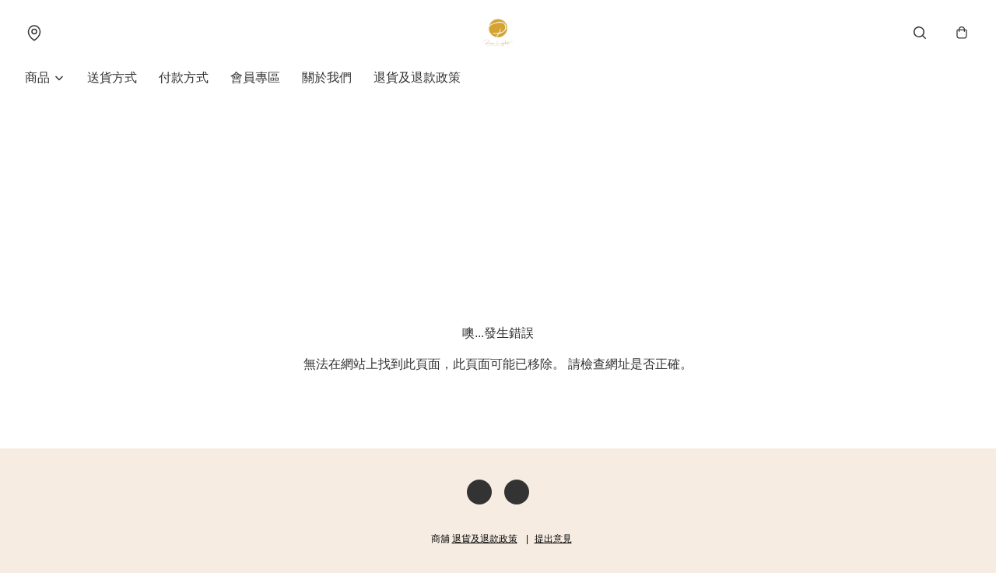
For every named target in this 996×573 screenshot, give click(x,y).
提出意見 (553, 538)
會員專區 (255, 77)
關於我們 (327, 77)
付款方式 (184, 77)
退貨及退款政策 (417, 77)
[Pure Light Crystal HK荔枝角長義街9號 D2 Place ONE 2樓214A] (498, 33)
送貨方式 (112, 77)
